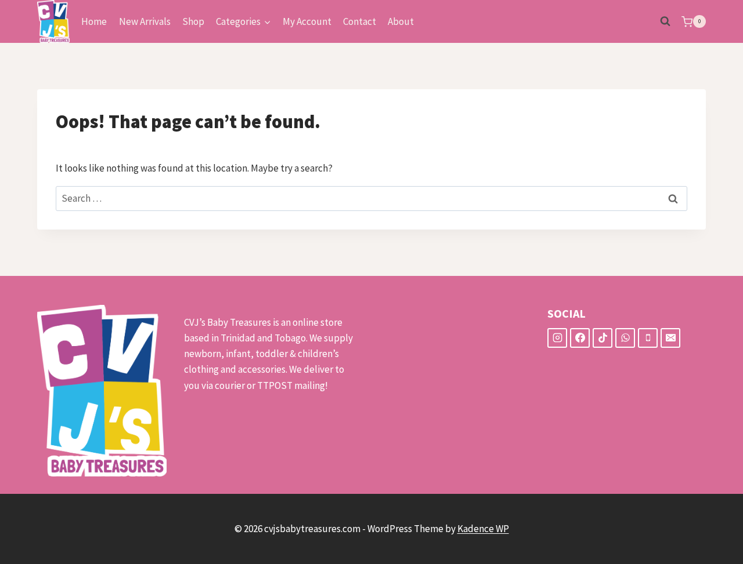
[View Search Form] (665, 21)
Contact (359, 21)
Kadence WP (483, 528)
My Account (307, 21)
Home (94, 21)
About (401, 21)
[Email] (670, 338)
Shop (193, 21)
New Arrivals (145, 21)
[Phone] (648, 338)
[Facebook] (580, 338)
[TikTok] (602, 338)
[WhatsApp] (625, 338)
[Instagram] (557, 338)
